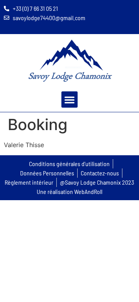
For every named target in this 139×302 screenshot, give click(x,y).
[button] (69, 99)
